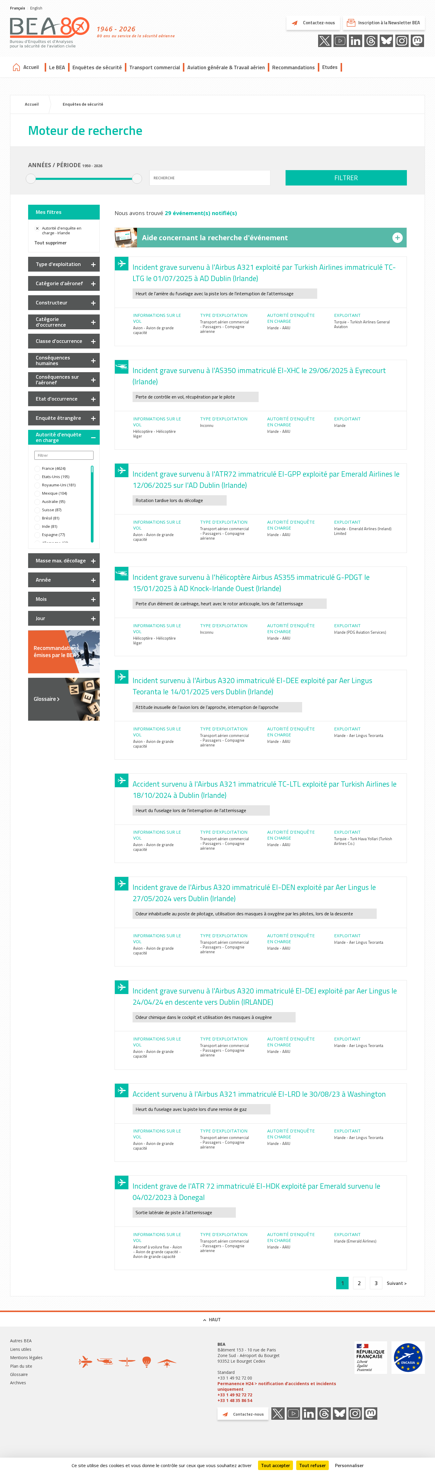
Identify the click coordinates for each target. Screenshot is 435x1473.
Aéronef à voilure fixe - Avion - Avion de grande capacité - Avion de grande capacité (157, 1251)
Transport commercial (154, 67)
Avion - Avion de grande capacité (153, 330)
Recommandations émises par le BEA (56, 651)
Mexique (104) (54, 493)
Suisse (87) (51, 509)
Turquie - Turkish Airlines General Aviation (362, 324)
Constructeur (51, 302)
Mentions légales (26, 1357)
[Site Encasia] (408, 1372)
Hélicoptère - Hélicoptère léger (154, 433)
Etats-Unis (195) (55, 476)
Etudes (330, 67)
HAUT (215, 1319)
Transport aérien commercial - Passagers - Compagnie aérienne (224, 326)
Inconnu (206, 425)
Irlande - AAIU (278, 328)
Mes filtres (49, 212)
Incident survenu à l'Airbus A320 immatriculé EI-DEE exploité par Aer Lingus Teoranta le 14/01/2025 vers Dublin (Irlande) (252, 686)
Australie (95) (53, 501)
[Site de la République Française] (371, 1372)
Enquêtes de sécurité (97, 67)
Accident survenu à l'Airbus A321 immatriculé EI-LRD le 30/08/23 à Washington (259, 1094)
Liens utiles (20, 1349)
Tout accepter (275, 1465)
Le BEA (57, 67)
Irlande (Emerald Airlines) (355, 1241)
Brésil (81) (50, 518)
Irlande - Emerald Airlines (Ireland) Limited (363, 531)
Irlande (340, 425)
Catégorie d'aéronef (59, 283)
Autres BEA (21, 1340)
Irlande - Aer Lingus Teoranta (358, 735)
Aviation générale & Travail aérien (226, 67)
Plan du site (21, 1366)
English (36, 8)
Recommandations (293, 67)
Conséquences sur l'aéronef (57, 379)
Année (43, 580)
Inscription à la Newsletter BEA (389, 22)
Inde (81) (49, 526)
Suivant (395, 1283)
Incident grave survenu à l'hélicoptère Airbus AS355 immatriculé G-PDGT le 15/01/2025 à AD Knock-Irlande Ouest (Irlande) (251, 583)
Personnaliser (349, 1465)
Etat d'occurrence (57, 399)
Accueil (31, 67)
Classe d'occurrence (59, 341)
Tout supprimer (50, 242)
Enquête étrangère (58, 418)
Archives (18, 1382)
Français (17, 8)
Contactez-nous (318, 22)
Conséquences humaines (53, 360)
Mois (41, 599)
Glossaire (45, 698)
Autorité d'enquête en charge (58, 437)
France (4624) (53, 468)
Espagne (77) (53, 534)
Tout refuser (312, 1465)
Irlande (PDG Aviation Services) (360, 632)
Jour (40, 618)
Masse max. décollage (61, 560)
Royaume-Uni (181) (58, 485)
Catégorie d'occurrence (51, 322)
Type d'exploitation (58, 264)
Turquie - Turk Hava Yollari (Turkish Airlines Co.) (363, 841)
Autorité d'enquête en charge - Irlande (61, 230)
